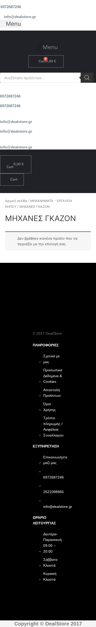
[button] (11, 24)
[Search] (87, 78)
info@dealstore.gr (20, 17)
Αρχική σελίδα (16, 201)
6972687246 (11, 7)
